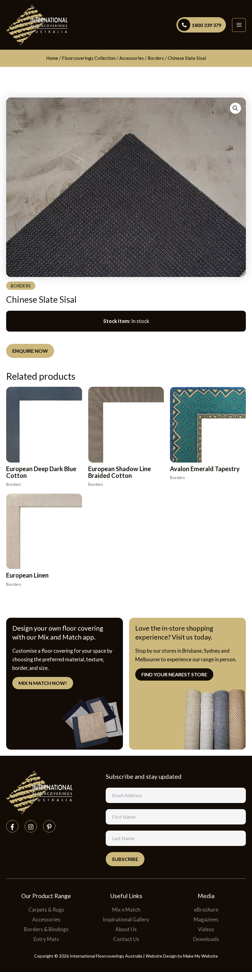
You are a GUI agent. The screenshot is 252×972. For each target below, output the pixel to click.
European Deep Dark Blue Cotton (41, 472)
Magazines (206, 919)
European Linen (27, 575)
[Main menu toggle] (239, 25)
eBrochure (206, 909)
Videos (206, 929)
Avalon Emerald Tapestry (205, 468)
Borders (156, 58)
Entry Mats (46, 939)
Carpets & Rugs (46, 909)
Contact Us (126, 939)
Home (52, 58)
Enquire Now (30, 351)
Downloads (206, 939)
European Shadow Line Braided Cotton (119, 472)
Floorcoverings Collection (89, 58)
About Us (126, 929)
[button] (235, 108)
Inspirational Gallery (126, 919)
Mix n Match (126, 909)
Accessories (131, 58)
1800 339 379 (206, 25)
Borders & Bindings (46, 929)
